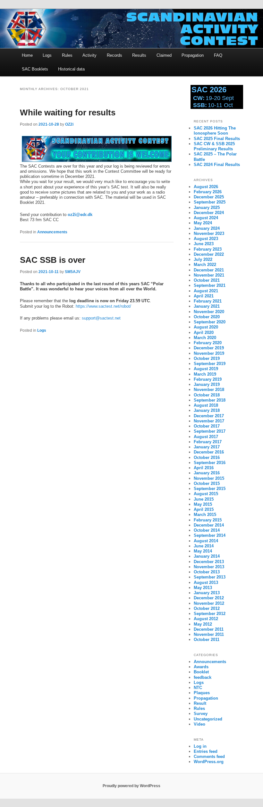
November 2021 (209, 275)
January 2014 (207, 556)
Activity (89, 55)
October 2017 (207, 426)
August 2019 (206, 368)
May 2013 (203, 587)
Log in (200, 746)
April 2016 (204, 467)
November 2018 (209, 389)
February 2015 (208, 520)
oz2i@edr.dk (80, 214)
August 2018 (206, 405)
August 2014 (206, 540)
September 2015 (209, 488)
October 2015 (207, 483)
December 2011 (209, 629)
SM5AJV (73, 272)
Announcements (52, 232)
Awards (201, 666)
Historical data (71, 69)
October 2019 (207, 358)
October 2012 (207, 608)
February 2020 (208, 342)
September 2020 (209, 322)
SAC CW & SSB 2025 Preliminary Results (214, 146)
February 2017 (208, 441)
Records (114, 55)
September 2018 (209, 400)
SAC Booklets (35, 69)
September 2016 (209, 462)
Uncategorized (208, 719)
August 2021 (206, 290)
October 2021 (207, 280)
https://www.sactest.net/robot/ (103, 306)
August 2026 (206, 186)
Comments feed (209, 756)
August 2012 (206, 618)
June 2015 (204, 499)
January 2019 (207, 384)
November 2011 (209, 634)
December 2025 (209, 197)
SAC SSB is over (52, 260)
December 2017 (209, 415)
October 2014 (207, 530)
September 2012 (209, 613)
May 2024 (203, 222)
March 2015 (205, 514)
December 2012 (209, 597)
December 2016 (209, 452)
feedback (202, 677)
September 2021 (209, 285)
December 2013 (209, 561)
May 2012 (203, 624)
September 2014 (209, 535)
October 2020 (207, 316)
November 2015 (209, 478)
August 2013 (206, 582)
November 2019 (209, 353)
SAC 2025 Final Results (217, 138)
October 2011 (206, 639)
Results (139, 55)
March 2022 (205, 264)
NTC (198, 687)
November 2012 (209, 603)
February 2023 (208, 249)
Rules (67, 55)
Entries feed (205, 751)
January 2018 (207, 410)
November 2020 (209, 311)
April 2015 (204, 509)
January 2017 (207, 447)
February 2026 (208, 191)
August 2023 (206, 238)
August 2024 (206, 217)
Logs (47, 55)
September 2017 (209, 431)
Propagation (193, 55)
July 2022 (203, 259)
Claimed (164, 55)
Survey (201, 713)
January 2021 (207, 306)
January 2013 (207, 592)
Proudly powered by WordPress (131, 786)
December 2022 (209, 254)
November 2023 (209, 233)
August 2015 (206, 493)
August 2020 (206, 327)
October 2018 (207, 395)
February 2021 (208, 301)
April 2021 (204, 296)
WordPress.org (209, 761)
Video (199, 724)
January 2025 (207, 207)
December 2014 (209, 525)
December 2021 (209, 270)
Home (27, 55)
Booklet (201, 672)
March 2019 (205, 374)
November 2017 (209, 421)
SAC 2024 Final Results (217, 164)
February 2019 (208, 379)
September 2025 (209, 202)
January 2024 (207, 228)
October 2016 (207, 457)
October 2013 (207, 572)
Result (200, 703)
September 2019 (209, 363)
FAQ (218, 55)
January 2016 (207, 472)
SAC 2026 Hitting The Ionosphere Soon (215, 131)
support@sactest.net (101, 318)
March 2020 (205, 337)
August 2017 (206, 436)
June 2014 (204, 546)
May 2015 (203, 504)
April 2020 (204, 332)
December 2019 (209, 347)
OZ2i (69, 124)
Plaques (202, 692)
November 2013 (209, 566)
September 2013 (209, 577)
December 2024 (209, 212)
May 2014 (203, 551)
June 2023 (204, 243)
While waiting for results (67, 112)
